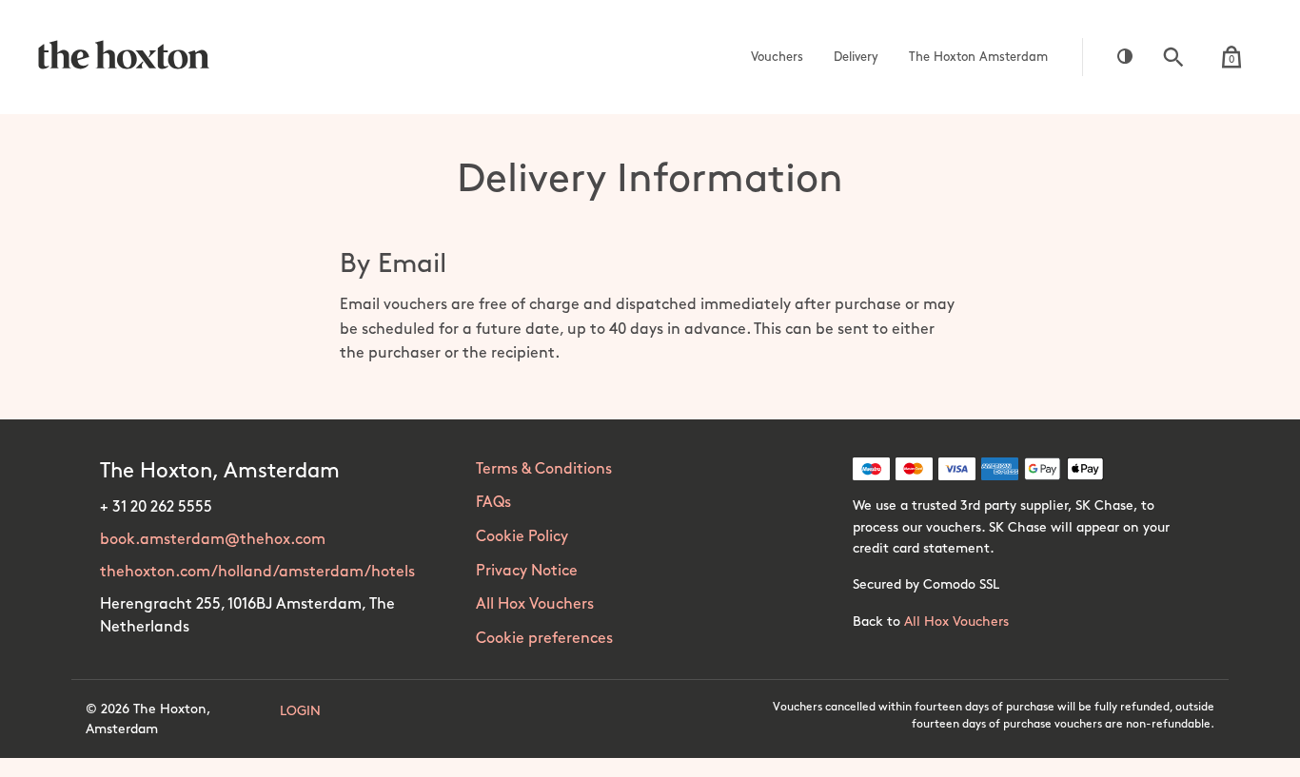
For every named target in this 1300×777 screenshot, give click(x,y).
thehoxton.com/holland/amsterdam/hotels (257, 572)
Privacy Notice (527, 571)
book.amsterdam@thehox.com (212, 540)
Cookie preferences (544, 638)
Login (300, 711)
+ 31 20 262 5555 (156, 507)
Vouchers (777, 57)
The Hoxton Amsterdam (978, 57)
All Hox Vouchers (535, 604)
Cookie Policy (522, 537)
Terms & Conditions (544, 469)
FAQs (493, 502)
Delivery (856, 57)
